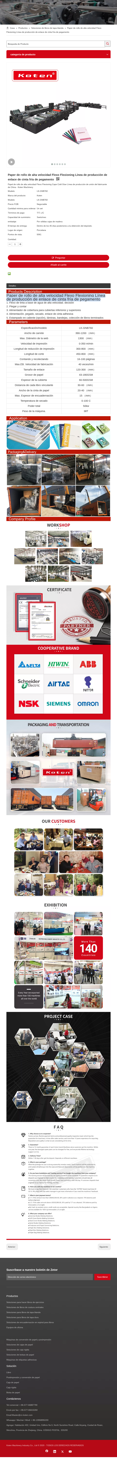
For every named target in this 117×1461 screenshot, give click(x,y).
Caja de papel (12, 1382)
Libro (8, 1372)
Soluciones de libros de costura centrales (25, 1307)
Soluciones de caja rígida (17, 1350)
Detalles (12, 286)
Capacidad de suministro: (19, 217)
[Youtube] (70, 1452)
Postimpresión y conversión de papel (23, 1377)
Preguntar (60, 258)
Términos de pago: (16, 213)
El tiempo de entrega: (17, 226)
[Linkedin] (54, 1452)
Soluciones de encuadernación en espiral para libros (30, 1322)
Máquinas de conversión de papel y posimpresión (28, 1339)
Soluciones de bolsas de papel (20, 1355)
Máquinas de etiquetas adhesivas (21, 1360)
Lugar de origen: (15, 230)
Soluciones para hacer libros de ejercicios (25, 1302)
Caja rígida (11, 1387)
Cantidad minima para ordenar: (22, 208)
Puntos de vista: (15, 234)
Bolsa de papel (13, 1392)
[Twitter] (62, 1452)
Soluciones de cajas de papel (19, 1344)
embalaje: (12, 221)
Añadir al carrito (58, 265)
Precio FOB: (13, 204)
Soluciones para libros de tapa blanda (23, 1312)
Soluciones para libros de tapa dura (22, 1317)
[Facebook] (47, 1452)
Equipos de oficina (14, 1327)
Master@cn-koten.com (22, 1415)
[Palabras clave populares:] (108, 44)
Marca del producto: (17, 195)
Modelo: (11, 191)
